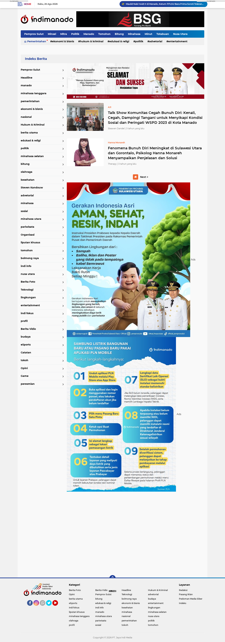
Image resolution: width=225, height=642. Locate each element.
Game (24, 376)
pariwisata (27, 226)
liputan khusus (30, 242)
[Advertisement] (135, 533)
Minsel (52, 34)
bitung (25, 164)
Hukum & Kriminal (91, 41)
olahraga (26, 171)
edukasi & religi (119, 41)
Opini (24, 368)
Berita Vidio (28, 329)
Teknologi (27, 289)
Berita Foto (28, 281)
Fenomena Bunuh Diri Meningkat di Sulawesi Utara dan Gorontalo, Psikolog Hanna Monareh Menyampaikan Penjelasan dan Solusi (155, 153)
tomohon (27, 250)
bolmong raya (30, 258)
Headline (26, 77)
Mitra (63, 34)
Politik (75, 34)
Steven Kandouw (32, 187)
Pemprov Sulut (34, 34)
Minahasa (134, 34)
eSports (26, 344)
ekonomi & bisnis (63, 41)
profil (24, 321)
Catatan (26, 352)
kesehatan (27, 179)
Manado (88, 34)
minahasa (27, 203)
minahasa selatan (32, 156)
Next (143, 177)
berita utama (29, 132)
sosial (24, 211)
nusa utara (28, 274)
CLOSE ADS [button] (14, 1)
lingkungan (28, 297)
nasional (26, 117)
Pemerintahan (36, 41)
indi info (26, 266)
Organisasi (27, 234)
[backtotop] (112, 578)
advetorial (155, 41)
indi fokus (27, 313)
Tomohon (104, 34)
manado (26, 85)
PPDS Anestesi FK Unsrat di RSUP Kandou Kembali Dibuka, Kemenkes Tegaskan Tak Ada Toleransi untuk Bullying (165, 4)
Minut (148, 34)
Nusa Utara (180, 34)
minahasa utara (31, 218)
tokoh (24, 360)
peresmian (28, 383)
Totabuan (162, 34)
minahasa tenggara (33, 93)
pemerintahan (30, 101)
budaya (26, 336)
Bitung (119, 34)
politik (139, 41)
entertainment (177, 41)
